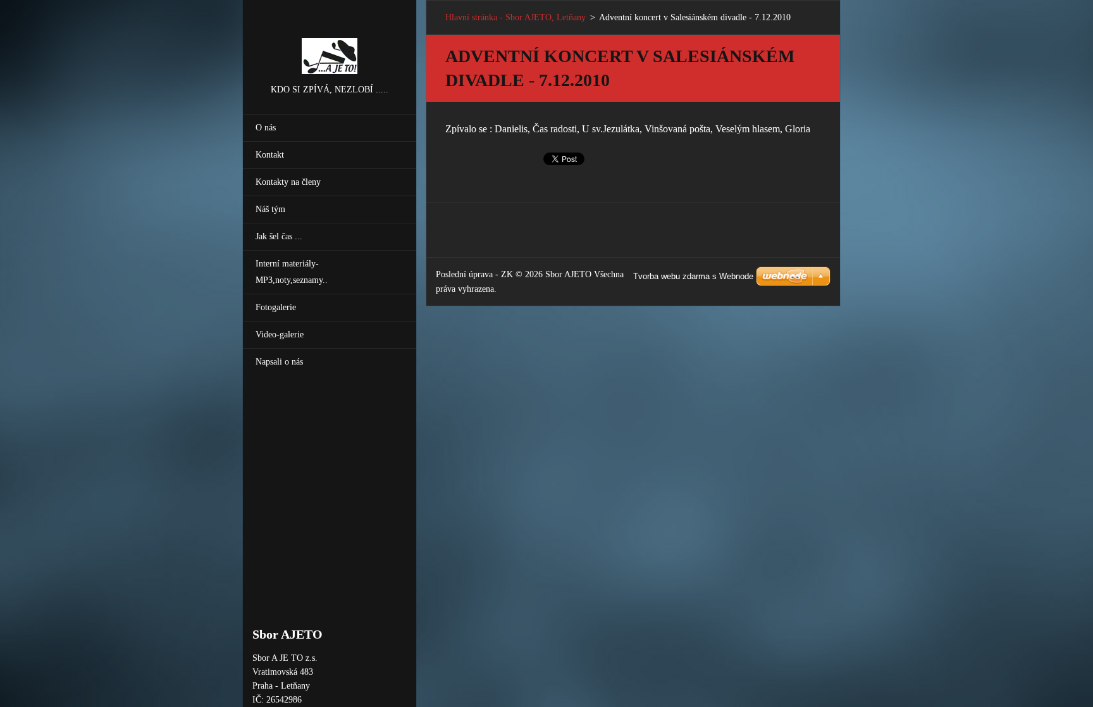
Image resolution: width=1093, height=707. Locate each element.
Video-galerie (280, 334)
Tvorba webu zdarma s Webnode (693, 276)
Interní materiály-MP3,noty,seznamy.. (292, 272)
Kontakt (270, 155)
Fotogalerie (276, 307)
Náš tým (270, 209)
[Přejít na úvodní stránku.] (329, 41)
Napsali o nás (279, 361)
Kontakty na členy (288, 182)
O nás (266, 127)
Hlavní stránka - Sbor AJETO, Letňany (515, 17)
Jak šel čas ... (279, 236)
